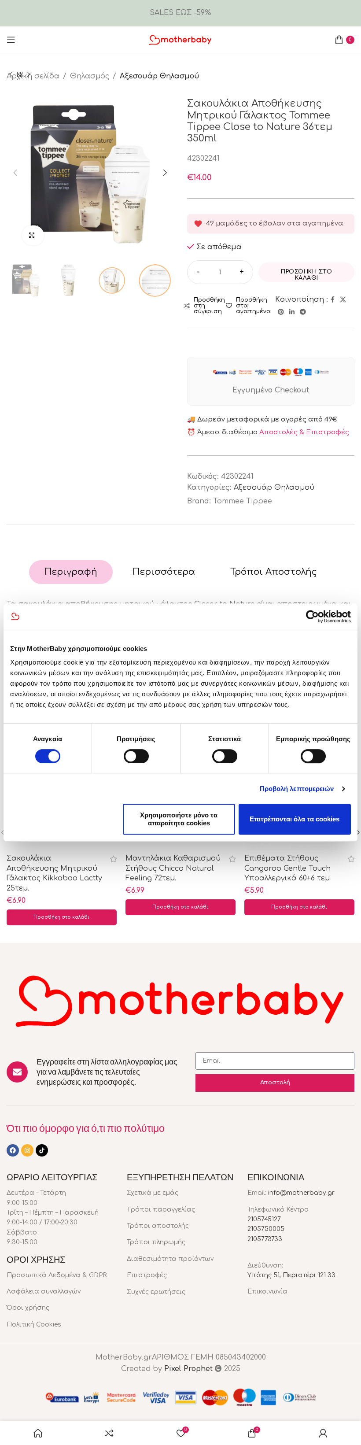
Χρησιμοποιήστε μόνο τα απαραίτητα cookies (178, 819)
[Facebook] (13, 1150)
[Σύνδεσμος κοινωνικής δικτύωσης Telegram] (303, 312)
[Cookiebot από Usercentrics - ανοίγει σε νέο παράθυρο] (312, 616)
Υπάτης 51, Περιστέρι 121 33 (291, 1275)
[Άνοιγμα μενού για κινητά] (11, 39)
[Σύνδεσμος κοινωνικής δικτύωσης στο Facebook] (332, 300)
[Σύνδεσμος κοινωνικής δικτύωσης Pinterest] (281, 312)
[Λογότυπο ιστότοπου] (180, 39)
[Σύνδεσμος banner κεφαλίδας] (180, 13)
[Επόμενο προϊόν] (28, 74)
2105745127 (264, 1219)
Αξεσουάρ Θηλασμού (274, 488)
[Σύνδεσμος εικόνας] (180, 999)
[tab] (71, 572)
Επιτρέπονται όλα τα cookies (294, 819)
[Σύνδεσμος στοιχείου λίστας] (60, 1275)
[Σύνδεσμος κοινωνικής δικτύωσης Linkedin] (292, 312)
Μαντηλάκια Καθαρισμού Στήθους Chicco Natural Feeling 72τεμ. (173, 868)
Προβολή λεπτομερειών (297, 788)
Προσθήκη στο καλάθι (306, 275)
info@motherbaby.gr (301, 1193)
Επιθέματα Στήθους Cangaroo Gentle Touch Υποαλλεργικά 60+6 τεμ (287, 868)
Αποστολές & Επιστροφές (304, 432)
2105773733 (264, 1239)
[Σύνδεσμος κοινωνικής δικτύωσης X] (343, 300)
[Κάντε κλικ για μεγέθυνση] (33, 235)
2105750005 (265, 1229)
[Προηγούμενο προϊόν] (11, 74)
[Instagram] (27, 1150)
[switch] (136, 756)
